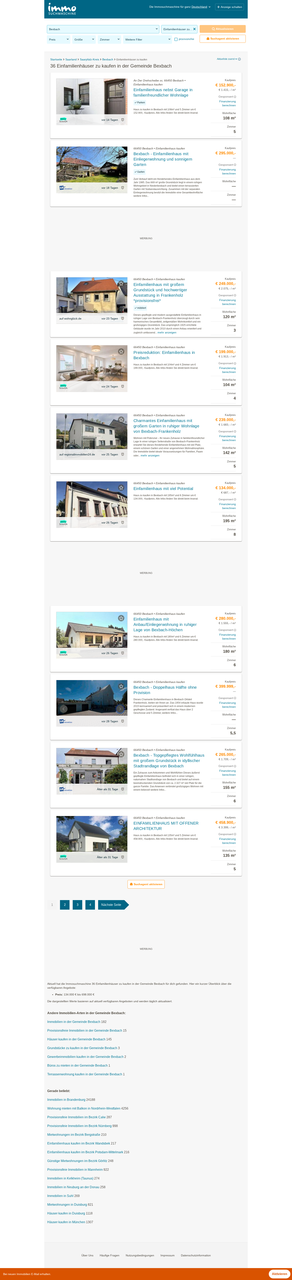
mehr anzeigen (167, 332)
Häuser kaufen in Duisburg (66, 1213)
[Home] (62, 9)
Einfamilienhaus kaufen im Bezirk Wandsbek (78, 1143)
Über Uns (87, 1255)
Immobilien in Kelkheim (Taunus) (70, 1178)
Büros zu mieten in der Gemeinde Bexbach (77, 1065)
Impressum (168, 1255)
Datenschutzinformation (196, 1255)
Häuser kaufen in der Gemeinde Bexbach (76, 1039)
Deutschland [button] (199, 6)
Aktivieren (279, 1274)
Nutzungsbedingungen (140, 1255)
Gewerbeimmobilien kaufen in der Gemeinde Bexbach (85, 1056)
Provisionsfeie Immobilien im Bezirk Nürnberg (79, 1126)
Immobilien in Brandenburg (66, 1099)
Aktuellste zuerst (226, 59)
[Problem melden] (122, 119)
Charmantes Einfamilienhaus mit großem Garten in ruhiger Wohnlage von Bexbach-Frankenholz (166, 426)
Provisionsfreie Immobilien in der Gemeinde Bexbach (84, 1030)
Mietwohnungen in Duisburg (67, 1204)
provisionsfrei (186, 39)
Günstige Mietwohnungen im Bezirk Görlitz (77, 1161)
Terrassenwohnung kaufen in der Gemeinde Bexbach (84, 1074)
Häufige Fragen (109, 1255)
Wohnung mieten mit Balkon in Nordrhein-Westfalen (83, 1108)
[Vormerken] (121, 84)
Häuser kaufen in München (66, 1222)
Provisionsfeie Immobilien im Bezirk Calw (76, 1117)
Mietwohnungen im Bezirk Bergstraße (73, 1134)
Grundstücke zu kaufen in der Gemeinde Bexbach (82, 1048)
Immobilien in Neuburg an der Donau (73, 1187)
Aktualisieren (225, 28)
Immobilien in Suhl (60, 1196)
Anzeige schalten (231, 7)
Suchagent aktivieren (224, 38)
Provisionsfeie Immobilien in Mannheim (75, 1169)
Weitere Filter (133, 39)
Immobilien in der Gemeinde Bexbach (73, 1021)
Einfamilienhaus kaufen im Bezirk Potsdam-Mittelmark (85, 1152)
